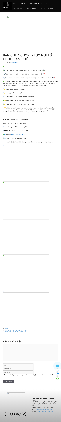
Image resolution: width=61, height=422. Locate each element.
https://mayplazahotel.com (45, 411)
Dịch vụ (23, 3)
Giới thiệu (15, 3)
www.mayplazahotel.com (18, 134)
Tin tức (6, 328)
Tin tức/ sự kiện (17, 8)
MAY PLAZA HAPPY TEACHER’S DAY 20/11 (16, 331)
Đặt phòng (50, 8)
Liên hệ (42, 8)
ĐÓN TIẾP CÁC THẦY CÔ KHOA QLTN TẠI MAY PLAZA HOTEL (20, 330)
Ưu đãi (46, 3)
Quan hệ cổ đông (31, 8)
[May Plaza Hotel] (7, 6)
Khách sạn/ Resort (34, 3)
